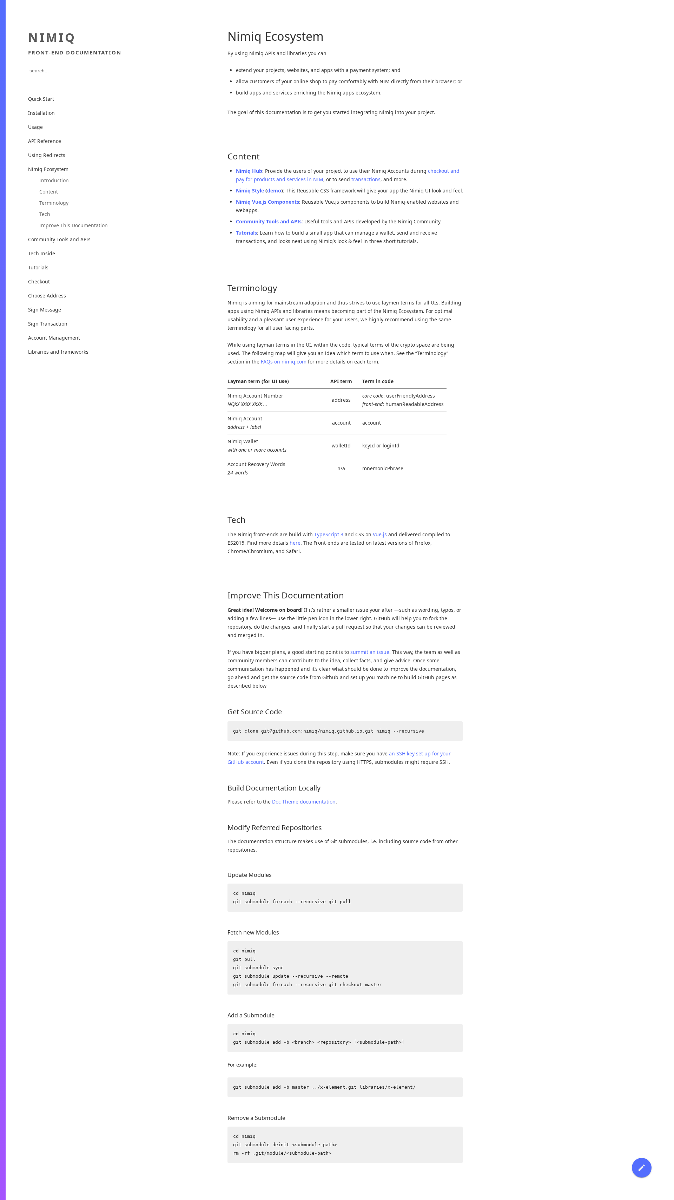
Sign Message (44, 309)
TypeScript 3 (328, 534)
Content (48, 191)
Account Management (54, 337)
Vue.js (380, 534)
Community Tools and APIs (269, 221)
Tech (44, 214)
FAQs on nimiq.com (283, 361)
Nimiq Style (250, 190)
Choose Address (47, 295)
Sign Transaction (47, 323)
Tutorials (246, 232)
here (295, 542)
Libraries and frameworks (58, 351)
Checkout (39, 281)
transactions (366, 179)
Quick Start (41, 99)
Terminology (53, 202)
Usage (35, 127)
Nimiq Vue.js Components (267, 201)
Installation (41, 113)
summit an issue (369, 652)
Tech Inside (41, 253)
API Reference (44, 141)
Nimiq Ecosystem (48, 169)
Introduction (54, 180)
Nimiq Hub (249, 171)
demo (274, 190)
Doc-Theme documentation (304, 801)
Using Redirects (46, 155)
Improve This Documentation (73, 225)
